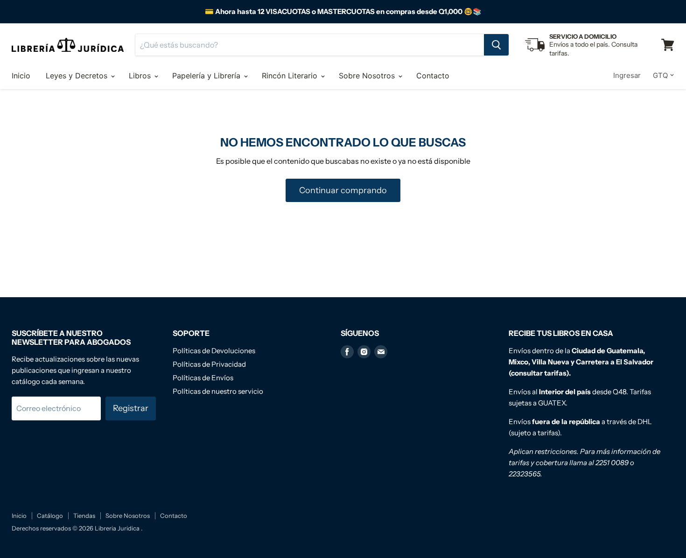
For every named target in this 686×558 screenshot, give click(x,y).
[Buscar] (496, 45)
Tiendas (84, 515)
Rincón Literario (291, 75)
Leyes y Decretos (78, 75)
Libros (141, 75)
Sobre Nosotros (368, 75)
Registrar (130, 408)
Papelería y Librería (207, 75)
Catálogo (50, 515)
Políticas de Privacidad (209, 364)
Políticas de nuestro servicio (218, 391)
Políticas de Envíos (203, 377)
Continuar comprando (343, 190)
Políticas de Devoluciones (214, 350)
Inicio (21, 75)
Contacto (432, 75)
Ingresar (627, 75)
